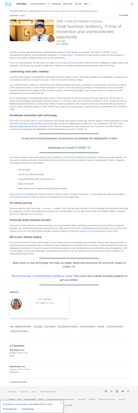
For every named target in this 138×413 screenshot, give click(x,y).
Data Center (67, 4)
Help (19, 399)
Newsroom (122, 399)
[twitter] (111, 391)
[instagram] (128, 391)
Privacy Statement (10, 409)
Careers (34, 392)
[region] (31, 406)
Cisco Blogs (21, 4)
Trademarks (92, 399)
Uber (114, 107)
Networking (56, 4)
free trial (96, 211)
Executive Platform (38, 4)
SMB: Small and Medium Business (30, 11)
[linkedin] (117, 391)
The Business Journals (104, 88)
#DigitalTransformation (23, 326)
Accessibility (81, 399)
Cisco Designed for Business (68, 326)
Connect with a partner (48, 392)
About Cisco (13, 392)
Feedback (11, 399)
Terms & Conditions (30, 399)
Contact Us (24, 392)
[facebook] (106, 391)
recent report (67, 55)
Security (78, 4)
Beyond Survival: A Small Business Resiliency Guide (42, 276)
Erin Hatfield (62, 44)
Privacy (41, 399)
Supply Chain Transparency (107, 399)
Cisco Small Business (88, 326)
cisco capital (38, 326)
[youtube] (123, 391)
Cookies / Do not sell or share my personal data (60, 399)
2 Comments (123, 15)
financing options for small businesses (88, 231)
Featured (101, 326)
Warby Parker (15, 101)
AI (48, 4)
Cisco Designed (27, 194)
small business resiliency (19, 331)
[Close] (61, 403)
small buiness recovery (115, 326)
